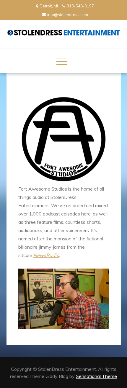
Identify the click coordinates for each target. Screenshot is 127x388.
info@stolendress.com (67, 14)
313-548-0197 (80, 6)
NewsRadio (46, 255)
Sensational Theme (96, 376)
